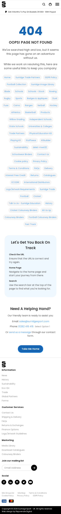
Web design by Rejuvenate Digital (17, 511)
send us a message (20, 332)
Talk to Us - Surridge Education (24, 203)
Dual (54, 98)
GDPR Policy (51, 77)
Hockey (53, 105)
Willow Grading (17, 119)
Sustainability (21, 147)
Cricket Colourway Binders (23, 210)
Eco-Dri (5, 388)
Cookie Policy (8, 495)
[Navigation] (57, 4)
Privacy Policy (40, 161)
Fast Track (30, 224)
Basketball (30, 112)
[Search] (44, 4)
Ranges (29, 105)
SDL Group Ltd (8, 493)
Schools (19, 91)
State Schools (16, 126)
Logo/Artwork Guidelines (14, 433)
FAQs (36, 168)
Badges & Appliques (37, 98)
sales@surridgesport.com (34, 321)
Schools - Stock (36, 91)
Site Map (21, 493)
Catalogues (50, 175)
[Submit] (34, 468)
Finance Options (10, 429)
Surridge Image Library (42, 84)
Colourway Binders (14, 217)
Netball (41, 105)
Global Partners (9, 396)
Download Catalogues (13, 450)
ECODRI (15, 182)
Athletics (15, 112)
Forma (5, 400)
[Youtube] (30, 482)
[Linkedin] (10, 482)
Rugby (7, 98)
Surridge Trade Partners (28, 77)
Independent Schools (41, 119)
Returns (34, 175)
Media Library (8, 445)
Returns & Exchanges (13, 425)
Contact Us (43, 154)
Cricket (37, 196)
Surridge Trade (47, 189)
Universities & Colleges (40, 126)
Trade (5, 392)
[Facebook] (3, 482)
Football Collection (16, 84)
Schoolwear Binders (22, 154)
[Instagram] (17, 482)
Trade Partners (16, 133)
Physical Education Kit (40, 133)
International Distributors (37, 182)
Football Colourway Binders (42, 217)
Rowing (53, 91)
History (48, 203)
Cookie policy (21, 161)
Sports (19, 98)
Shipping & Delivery (11, 416)
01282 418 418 (25, 326)
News (4, 375)
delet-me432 (40, 147)
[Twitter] (23, 482)
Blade (7, 91)
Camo (16, 105)
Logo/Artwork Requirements (20, 189)
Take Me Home (30, 349)
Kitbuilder (46, 140)
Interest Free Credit (16, 175)
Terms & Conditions (19, 168)
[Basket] (50, 4)
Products (45, 112)
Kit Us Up (46, 210)
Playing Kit (16, 140)
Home (7, 77)
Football (24, 196)
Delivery (48, 168)
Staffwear (31, 140)
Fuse (6, 105)
